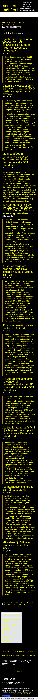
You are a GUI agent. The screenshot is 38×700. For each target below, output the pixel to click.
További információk (24, 694)
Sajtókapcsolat (8, 632)
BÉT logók (6, 640)
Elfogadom (5, 696)
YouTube (24, 10)
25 (30, 604)
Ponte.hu (19, 671)
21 (9, 604)
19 (32, 602)
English (32, 655)
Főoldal (6, 22)
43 (19, 606)
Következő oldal (17, 608)
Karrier (17, 655)
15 (11, 602)
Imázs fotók (7, 636)
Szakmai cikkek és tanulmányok (10, 620)
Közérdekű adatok (8, 655)
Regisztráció (27, 5)
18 (27, 602)
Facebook (27, 8)
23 (20, 604)
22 (14, 604)
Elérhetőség (27, 6)
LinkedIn (32, 10)
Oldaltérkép (5, 651)
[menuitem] (5, 652)
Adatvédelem (32, 651)
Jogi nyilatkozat (18, 651)
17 (22, 602)
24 (25, 604)
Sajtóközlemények (10, 615)
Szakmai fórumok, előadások (9, 627)
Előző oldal (19, 600)
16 (17, 602)
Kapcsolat (25, 655)
